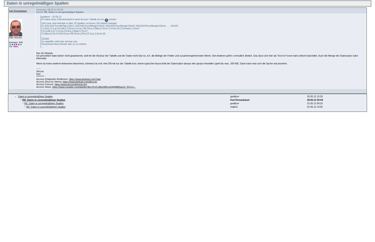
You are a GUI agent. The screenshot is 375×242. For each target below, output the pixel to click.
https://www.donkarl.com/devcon (80, 81)
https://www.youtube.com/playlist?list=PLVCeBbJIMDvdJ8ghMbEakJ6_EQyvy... (94, 87)
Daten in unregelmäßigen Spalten (35, 96)
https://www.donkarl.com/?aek (85, 79)
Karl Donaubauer (18, 11)
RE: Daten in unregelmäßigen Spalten (44, 103)
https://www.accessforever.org (71, 84)
